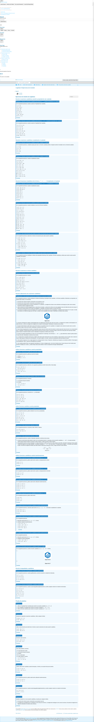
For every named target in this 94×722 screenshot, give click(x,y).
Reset (2, 28)
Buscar (17, 82)
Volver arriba (18, 713)
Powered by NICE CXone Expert (31, 718)
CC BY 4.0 (57, 708)
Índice (72, 96)
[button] (4, 64)
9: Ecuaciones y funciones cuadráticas (65, 84)
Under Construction (28, 84)
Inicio (20, 84)
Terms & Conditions (41, 720)
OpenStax (20, 93)
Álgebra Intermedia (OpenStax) (49, 84)
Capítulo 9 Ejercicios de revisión (26, 708)
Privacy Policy (35, 720)
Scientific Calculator (5, 56)
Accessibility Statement (49, 720)
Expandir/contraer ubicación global (77, 84)
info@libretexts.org (68, 720)
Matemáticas (37, 84)
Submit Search (3, 21)
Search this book (3, 18)
